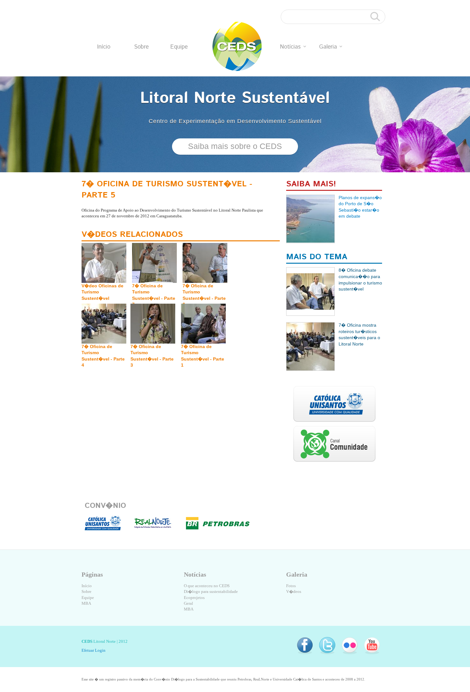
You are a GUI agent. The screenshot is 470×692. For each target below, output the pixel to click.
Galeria (328, 47)
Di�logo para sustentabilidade (211, 591)
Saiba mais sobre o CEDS (235, 146)
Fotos (291, 585)
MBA (86, 603)
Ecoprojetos (194, 597)
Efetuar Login (94, 650)
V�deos (293, 591)
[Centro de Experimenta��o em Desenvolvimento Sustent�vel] (237, 46)
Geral (188, 603)
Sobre (141, 47)
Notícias (290, 47)
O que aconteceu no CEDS (207, 585)
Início (103, 47)
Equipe (179, 47)
